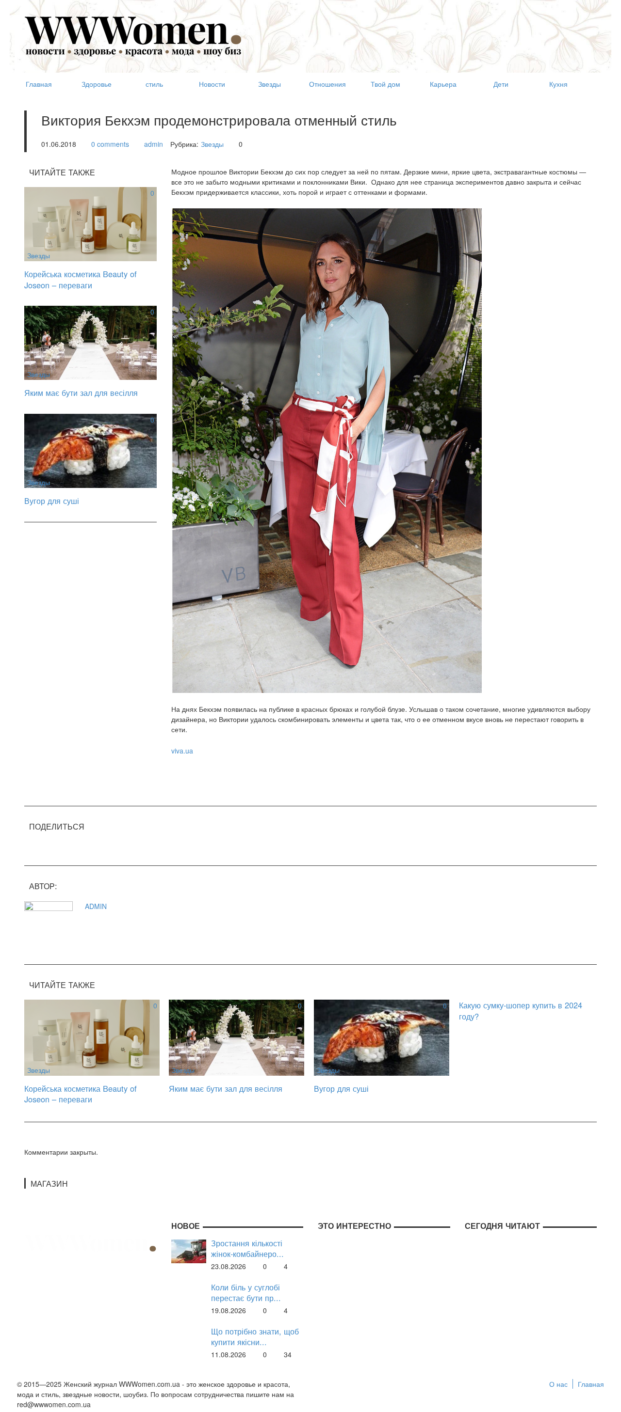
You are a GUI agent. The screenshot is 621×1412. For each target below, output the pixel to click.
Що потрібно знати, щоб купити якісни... (255, 1337)
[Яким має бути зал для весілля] (90, 341)
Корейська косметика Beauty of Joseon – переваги (80, 279)
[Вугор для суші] (90, 450)
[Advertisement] (420, 32)
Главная (591, 1384)
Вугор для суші (51, 500)
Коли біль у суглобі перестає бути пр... (246, 1292)
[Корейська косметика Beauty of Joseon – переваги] (90, 223)
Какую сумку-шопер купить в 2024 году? (520, 1010)
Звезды (212, 144)
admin (153, 144)
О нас (558, 1384)
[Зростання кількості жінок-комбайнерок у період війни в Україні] (188, 1250)
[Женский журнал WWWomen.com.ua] (133, 35)
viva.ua (182, 750)
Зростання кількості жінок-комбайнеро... (247, 1248)
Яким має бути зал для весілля (81, 392)
